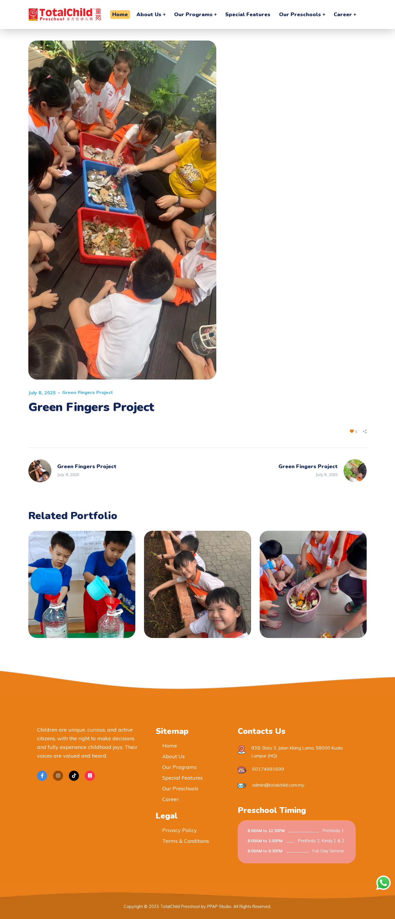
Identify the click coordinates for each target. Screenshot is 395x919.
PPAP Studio (219, 906)
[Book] (90, 776)
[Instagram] (58, 776)
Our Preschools (180, 788)
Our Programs (179, 767)
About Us (173, 756)
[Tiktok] (74, 776)
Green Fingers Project (87, 392)
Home (169, 745)
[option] (82, 589)
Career (170, 799)
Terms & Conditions (185, 841)
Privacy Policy (179, 830)
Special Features (182, 777)
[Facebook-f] (42, 776)
